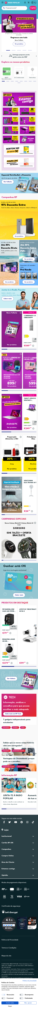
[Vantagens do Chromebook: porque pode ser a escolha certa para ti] (19, 763)
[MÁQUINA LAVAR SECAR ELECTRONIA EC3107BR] (9, 649)
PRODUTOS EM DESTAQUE (15, 603)
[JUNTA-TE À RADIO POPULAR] (14, 785)
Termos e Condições (9, 948)
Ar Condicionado (19, 77)
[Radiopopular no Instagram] (27, 823)
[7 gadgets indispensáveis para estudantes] (19, 728)
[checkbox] (3, 995)
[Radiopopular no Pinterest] (21, 823)
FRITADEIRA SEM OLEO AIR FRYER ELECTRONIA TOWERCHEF (8, 610)
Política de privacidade (30, 980)
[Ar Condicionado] (19, 71)
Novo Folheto (11, 313)
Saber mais (8, 298)
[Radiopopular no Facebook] (4, 823)
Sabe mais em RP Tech (13, 714)
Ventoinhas (32, 77)
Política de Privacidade (10, 940)
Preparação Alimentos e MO (11, 438)
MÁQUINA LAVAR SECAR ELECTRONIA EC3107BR (8, 640)
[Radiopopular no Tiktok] (33, 823)
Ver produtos (19, 236)
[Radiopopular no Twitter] (9, 823)
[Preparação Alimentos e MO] (12, 449)
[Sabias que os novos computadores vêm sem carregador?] (19, 748)
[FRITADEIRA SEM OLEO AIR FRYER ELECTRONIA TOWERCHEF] (9, 619)
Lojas (6, 830)
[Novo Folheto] (12, 325)
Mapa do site (6, 956)
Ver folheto (8, 182)
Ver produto (11, 386)
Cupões (33, 8)
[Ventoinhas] (32, 71)
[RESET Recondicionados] (6, 71)
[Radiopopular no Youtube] (15, 823)
